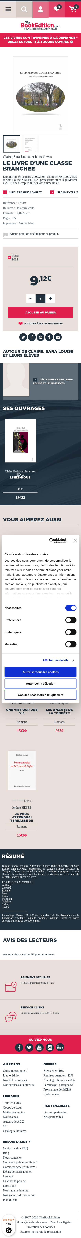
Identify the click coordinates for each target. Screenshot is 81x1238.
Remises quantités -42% (58, 1075)
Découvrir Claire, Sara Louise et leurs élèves (53, 381)
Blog (6, 1153)
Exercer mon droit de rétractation (40, 1231)
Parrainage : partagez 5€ (58, 1084)
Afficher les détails (56, 660)
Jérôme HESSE (21, 807)
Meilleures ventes (14, 1112)
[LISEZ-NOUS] (20, 440)
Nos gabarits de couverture (19, 1195)
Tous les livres (12, 1102)
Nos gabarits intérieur (16, 1190)
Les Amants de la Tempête (59, 711)
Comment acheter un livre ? (20, 1167)
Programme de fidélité (57, 1089)
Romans (22, 722)
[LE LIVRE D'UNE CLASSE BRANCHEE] (40, 130)
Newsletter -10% (53, 1070)
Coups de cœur (12, 1107)
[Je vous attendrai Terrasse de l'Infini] (21, 769)
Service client (32, 1007)
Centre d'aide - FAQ (15, 1148)
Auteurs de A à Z (13, 1121)
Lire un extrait (67, 192)
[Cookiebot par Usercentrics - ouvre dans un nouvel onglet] (50, 540)
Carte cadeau (51, 1094)
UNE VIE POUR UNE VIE (22, 711)
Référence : (10, 203)
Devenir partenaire (54, 1112)
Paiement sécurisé (35, 977)
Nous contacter (12, 1157)
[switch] (70, 620)
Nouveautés (10, 1117)
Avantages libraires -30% (59, 1080)
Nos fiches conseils (15, 1080)
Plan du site (10, 1199)
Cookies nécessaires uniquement (40, 695)
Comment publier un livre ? (20, 1162)
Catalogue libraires (14, 1131)
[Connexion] (40, 12)
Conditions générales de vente (28, 1222)
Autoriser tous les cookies (41, 672)
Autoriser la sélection (40, 683)
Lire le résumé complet (25, 192)
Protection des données (40, 1227)
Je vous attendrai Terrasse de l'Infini (21, 817)
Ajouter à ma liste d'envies (43, 323)
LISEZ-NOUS (20, 477)
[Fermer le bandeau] (75, 540)
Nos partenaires (53, 1117)
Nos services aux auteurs (18, 1084)
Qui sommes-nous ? (15, 1070)
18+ (5, 1126)
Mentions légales (61, 1222)
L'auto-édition (11, 1075)
